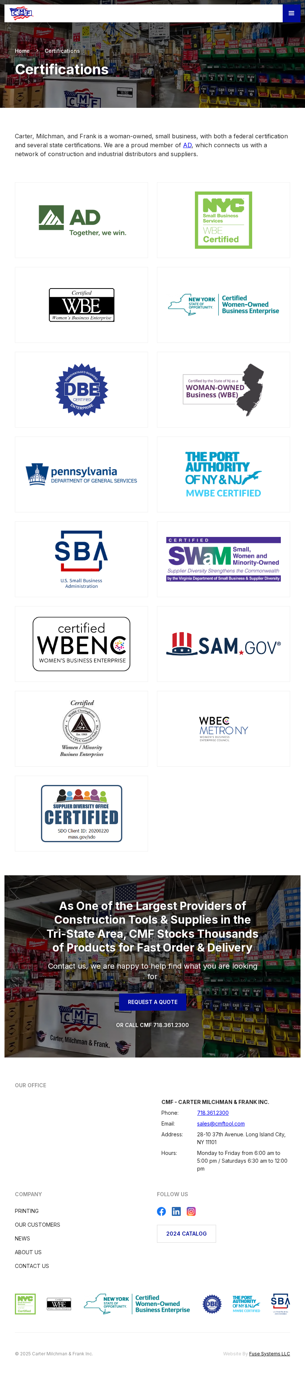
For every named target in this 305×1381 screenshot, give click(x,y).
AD (187, 145)
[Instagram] (191, 1211)
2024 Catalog (186, 1233)
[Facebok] (161, 1211)
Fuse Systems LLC (269, 1353)
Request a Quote (152, 1002)
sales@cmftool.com (221, 1123)
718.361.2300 (213, 1113)
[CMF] (22, 13)
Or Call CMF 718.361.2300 (152, 1025)
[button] (292, 13)
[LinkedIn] (176, 1211)
